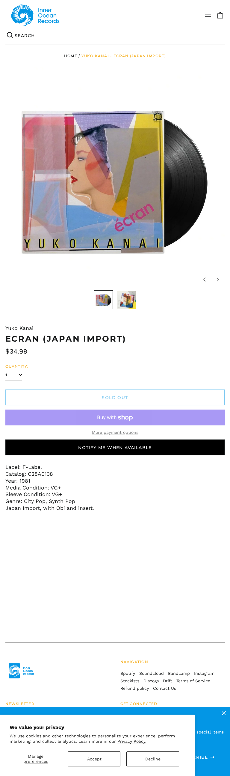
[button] (220, 15)
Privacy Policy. (131, 741)
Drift (167, 680)
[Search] (10, 35)
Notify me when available (115, 447)
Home (70, 56)
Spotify (127, 673)
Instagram (204, 673)
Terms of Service (193, 680)
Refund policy (134, 688)
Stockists (129, 680)
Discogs (151, 680)
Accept (94, 759)
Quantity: (17, 366)
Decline (153, 759)
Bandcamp (179, 673)
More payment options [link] (115, 432)
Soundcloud (151, 673)
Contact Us (164, 688)
